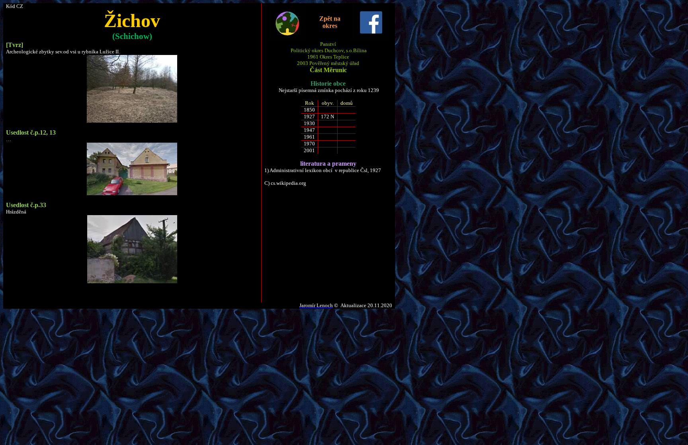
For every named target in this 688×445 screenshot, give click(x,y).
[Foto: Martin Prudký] (132, 121)
